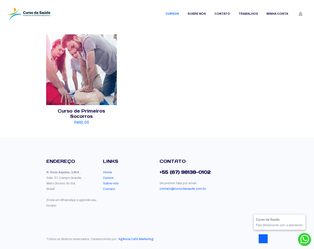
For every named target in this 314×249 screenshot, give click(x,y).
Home (107, 172)
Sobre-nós (111, 183)
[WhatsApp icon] (243, 239)
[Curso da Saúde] (29, 14)
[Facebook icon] (248, 239)
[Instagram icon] (252, 239)
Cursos (108, 178)
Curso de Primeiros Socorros (81, 113)
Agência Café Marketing (136, 239)
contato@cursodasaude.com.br (183, 188)
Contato (109, 189)
